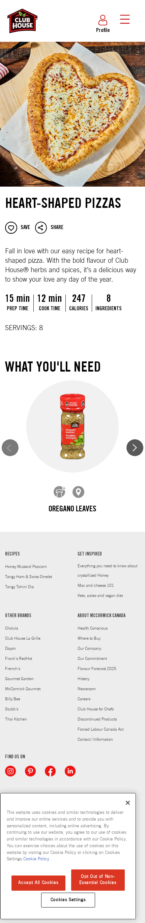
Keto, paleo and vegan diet (100, 596)
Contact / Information (95, 739)
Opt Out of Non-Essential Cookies (97, 879)
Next (134, 447)
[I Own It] (60, 492)
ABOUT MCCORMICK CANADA (101, 616)
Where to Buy (89, 638)
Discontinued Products (97, 719)
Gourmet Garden (19, 679)
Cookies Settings (68, 900)
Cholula (11, 628)
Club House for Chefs (96, 709)
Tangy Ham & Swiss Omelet (28, 577)
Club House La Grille (22, 638)
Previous (10, 447)
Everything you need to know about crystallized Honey (107, 570)
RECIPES (12, 554)
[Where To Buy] (78, 492)
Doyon (10, 648)
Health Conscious (93, 628)
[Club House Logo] (22, 36)
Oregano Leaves (72, 510)
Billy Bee (12, 699)
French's (12, 669)
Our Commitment (92, 659)
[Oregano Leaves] (72, 426)
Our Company (89, 648)
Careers (84, 699)
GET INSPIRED (90, 554)
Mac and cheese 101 (96, 585)
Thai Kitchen (16, 719)
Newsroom (87, 689)
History (83, 679)
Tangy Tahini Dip (19, 587)
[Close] (127, 802)
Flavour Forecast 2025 (97, 669)
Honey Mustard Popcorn (26, 567)
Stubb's (11, 709)
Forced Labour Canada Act (100, 729)
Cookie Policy (36, 859)
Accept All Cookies (38, 883)
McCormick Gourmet (22, 689)
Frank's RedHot (18, 659)
